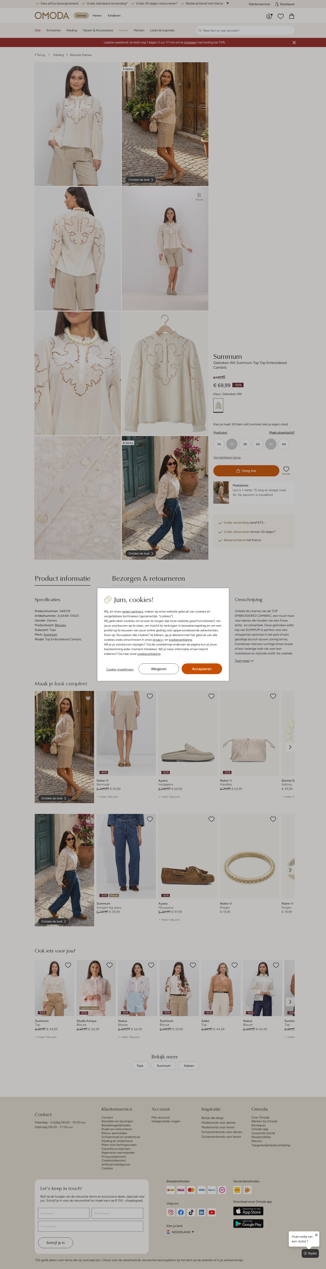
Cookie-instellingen (120, 669)
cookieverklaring (180, 639)
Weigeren (158, 669)
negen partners (132, 611)
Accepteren (202, 669)
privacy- (158, 639)
